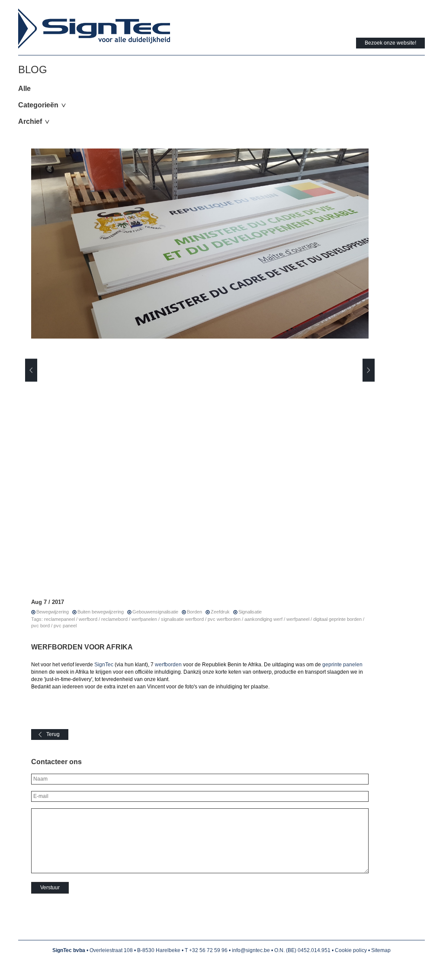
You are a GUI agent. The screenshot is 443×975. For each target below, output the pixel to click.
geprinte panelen (342, 665)
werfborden (168, 665)
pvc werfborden (224, 619)
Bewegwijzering (52, 611)
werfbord (88, 619)
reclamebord (114, 619)
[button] (31, 369)
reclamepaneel (59, 619)
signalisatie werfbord (182, 619)
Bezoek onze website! (390, 43)
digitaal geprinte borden (337, 619)
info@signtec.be (251, 950)
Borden (194, 611)
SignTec (103, 665)
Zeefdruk (220, 611)
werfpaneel (297, 619)
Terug (53, 734)
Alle (24, 88)
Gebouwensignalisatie (155, 611)
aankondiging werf (263, 619)
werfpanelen (144, 619)
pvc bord (40, 625)
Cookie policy (351, 950)
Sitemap (381, 950)
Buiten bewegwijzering (100, 611)
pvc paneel (65, 625)
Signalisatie (250, 611)
